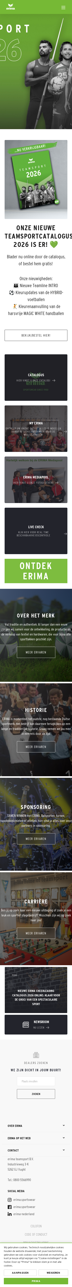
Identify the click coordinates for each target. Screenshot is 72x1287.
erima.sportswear (24, 1200)
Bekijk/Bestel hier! (36, 335)
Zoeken (36, 1094)
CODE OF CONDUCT (36, 1234)
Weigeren (53, 1272)
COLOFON (36, 1226)
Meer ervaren (36, 652)
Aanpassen (20, 1272)
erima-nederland (23, 1214)
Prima (36, 1281)
